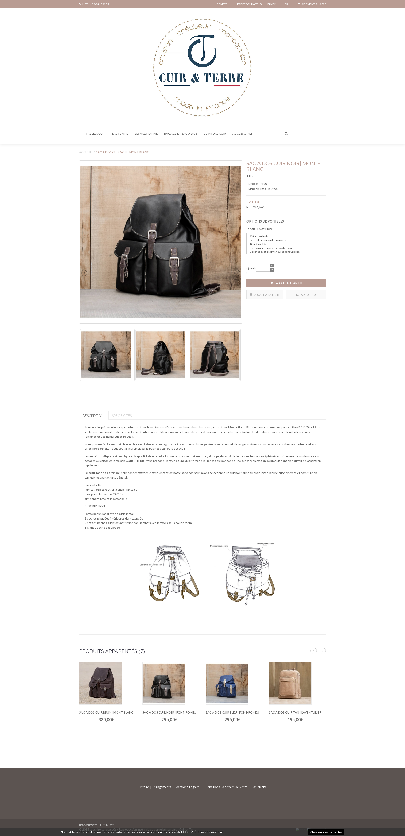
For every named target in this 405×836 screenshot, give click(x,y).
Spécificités (122, 416)
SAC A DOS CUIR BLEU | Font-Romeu (232, 712)
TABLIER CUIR (95, 133)
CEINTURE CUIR (215, 133)
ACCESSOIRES (242, 133)
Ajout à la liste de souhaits (267, 296)
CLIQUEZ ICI (189, 832)
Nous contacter (88, 825)
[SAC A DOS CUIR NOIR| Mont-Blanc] (160, 242)
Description (93, 416)
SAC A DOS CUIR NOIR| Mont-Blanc (122, 152)
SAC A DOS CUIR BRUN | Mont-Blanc (106, 712)
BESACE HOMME (146, 133)
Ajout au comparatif (306, 296)
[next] (237, 273)
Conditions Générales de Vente (226, 787)
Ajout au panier (288, 283)
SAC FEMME (120, 133)
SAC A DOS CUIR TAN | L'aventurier (295, 712)
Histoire (144, 787)
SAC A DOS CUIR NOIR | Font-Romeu (169, 712)
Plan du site (258, 787)
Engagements (161, 787)
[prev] (84, 273)
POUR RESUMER (257, 229)
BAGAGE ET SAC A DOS (180, 133)
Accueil (85, 152)
